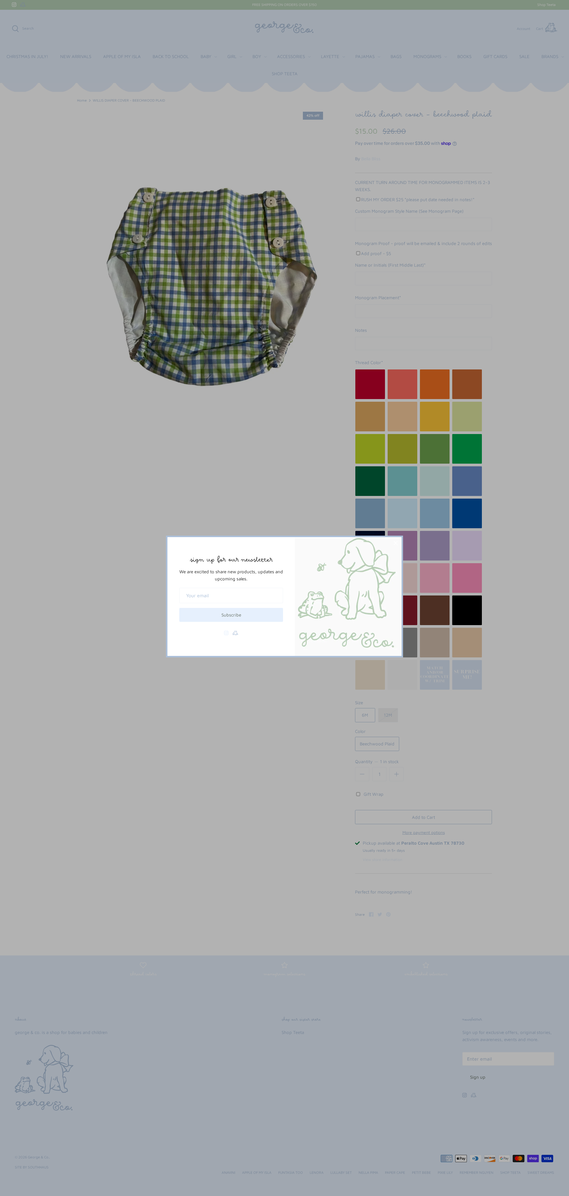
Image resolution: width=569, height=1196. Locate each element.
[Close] (395, 543)
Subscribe (231, 614)
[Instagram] (226, 633)
